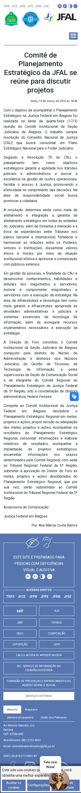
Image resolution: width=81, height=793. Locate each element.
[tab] (12, 709)
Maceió (12, 709)
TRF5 (6, 6)
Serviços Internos (39, 696)
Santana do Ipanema (20, 717)
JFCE (14, 6)
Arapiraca (31, 709)
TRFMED (57, 622)
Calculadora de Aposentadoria (39, 655)
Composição (56, 633)
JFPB (22, 6)
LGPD (57, 644)
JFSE (46, 6)
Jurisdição (20, 644)
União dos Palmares (54, 717)
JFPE (30, 6)
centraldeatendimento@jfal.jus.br (33, 746)
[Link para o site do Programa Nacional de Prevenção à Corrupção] (11, 18)
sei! (20, 611)
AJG (56, 610)
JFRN (38, 6)
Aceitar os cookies (13, 785)
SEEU (20, 633)
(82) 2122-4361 (31, 740)
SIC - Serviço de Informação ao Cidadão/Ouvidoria (39, 668)
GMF (20, 622)
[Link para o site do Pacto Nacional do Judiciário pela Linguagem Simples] (30, 18)
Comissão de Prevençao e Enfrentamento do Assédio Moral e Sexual (39, 683)
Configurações (38, 785)
